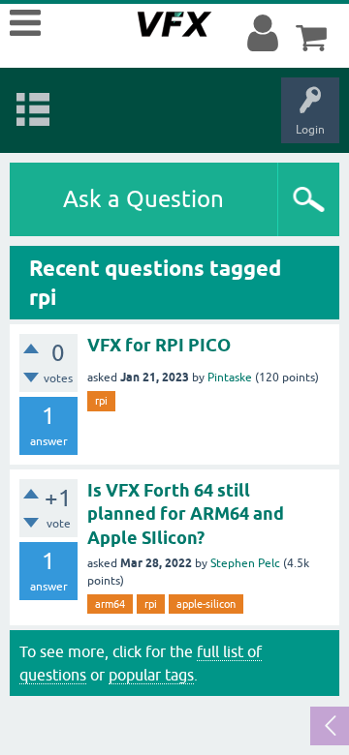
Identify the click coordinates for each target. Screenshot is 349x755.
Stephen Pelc (245, 563)
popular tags (151, 674)
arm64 (110, 604)
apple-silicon (206, 604)
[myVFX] (266, 34)
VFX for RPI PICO (159, 345)
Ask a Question (143, 199)
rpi (101, 401)
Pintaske (229, 377)
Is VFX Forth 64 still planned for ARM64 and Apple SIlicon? (185, 514)
